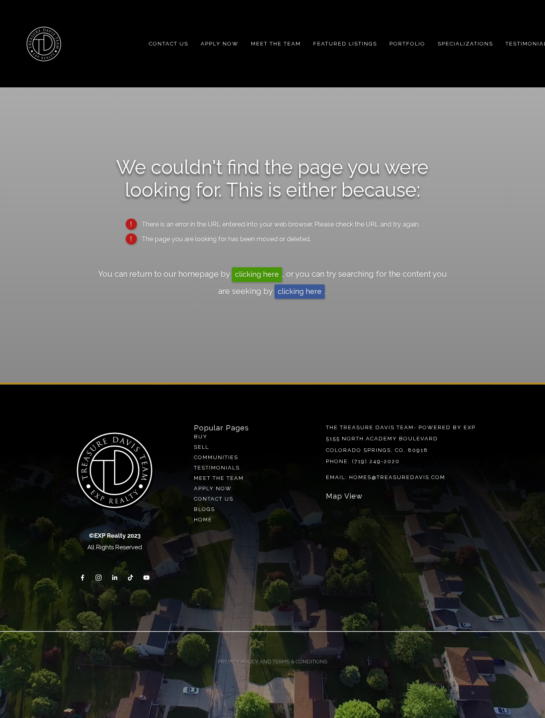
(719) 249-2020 (376, 461)
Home (203, 520)
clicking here (257, 274)
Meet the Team (276, 44)
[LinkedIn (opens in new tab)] (114, 577)
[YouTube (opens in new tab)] (146, 577)
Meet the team (219, 478)
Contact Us (168, 44)
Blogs (204, 509)
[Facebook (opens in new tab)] (82, 577)
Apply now (213, 488)
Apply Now (220, 44)
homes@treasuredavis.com (397, 477)
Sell (201, 447)
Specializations (465, 44)
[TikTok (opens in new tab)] (130, 577)
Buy (200, 437)
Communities (216, 457)
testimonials (217, 468)
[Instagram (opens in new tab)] (98, 577)
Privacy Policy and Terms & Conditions (272, 662)
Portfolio (407, 44)
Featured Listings (345, 44)
